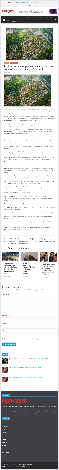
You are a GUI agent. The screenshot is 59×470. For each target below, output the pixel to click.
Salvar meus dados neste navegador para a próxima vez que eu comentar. (25, 339)
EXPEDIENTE (14, 21)
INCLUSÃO (19, 18)
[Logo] (14, 399)
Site (3, 331)
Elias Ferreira (14, 72)
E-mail (4, 323)
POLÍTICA (39, 18)
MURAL (4, 436)
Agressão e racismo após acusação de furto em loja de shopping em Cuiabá (29, 268)
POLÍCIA (4, 439)
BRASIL (4, 423)
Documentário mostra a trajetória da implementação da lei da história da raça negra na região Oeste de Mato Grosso (16, 241)
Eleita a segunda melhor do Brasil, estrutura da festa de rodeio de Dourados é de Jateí (10, 268)
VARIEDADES (47, 18)
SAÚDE (4, 446)
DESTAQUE (6, 62)
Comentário (6, 294)
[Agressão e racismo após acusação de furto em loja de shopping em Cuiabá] (29, 253)
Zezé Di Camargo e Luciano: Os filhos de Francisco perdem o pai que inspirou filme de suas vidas (48, 270)
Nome (4, 316)
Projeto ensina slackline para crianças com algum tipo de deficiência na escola (42, 240)
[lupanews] (4, 20)
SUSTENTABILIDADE (29, 18)
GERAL (12, 18)
